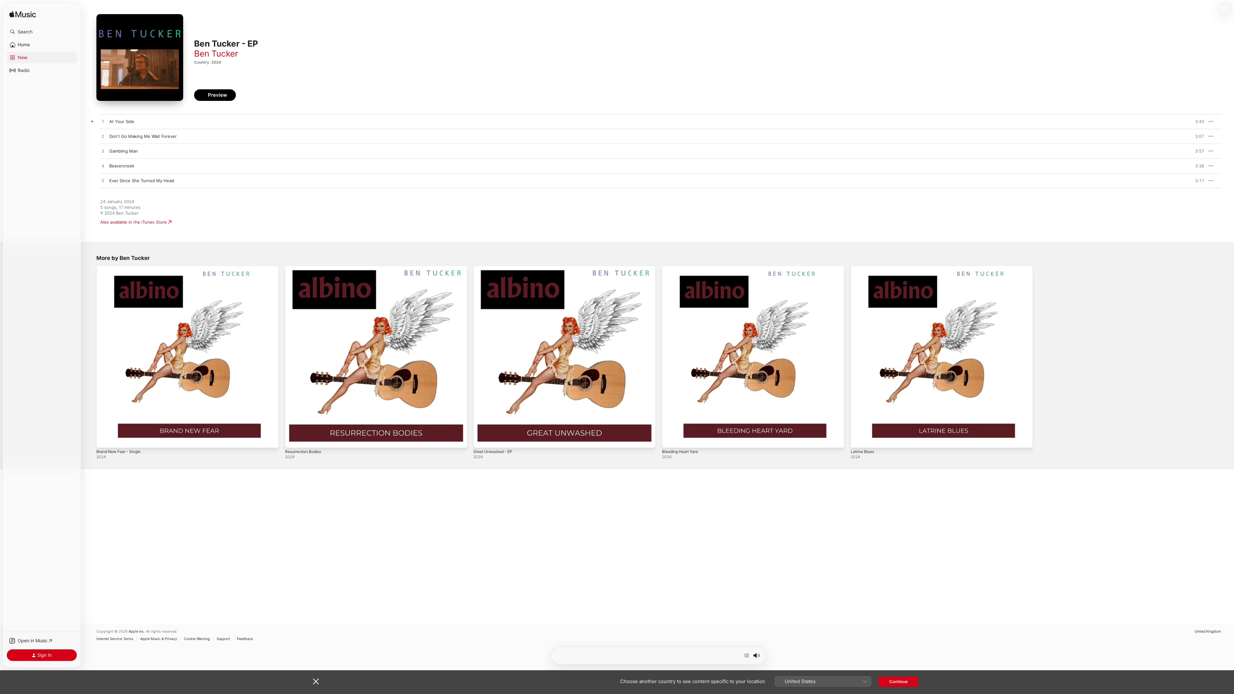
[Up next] (746, 655)
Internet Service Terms (114, 639)
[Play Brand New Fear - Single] (104, 440)
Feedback (245, 639)
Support (223, 639)
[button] (41, 31)
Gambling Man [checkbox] (123, 151)
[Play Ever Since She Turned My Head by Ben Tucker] (102, 181)
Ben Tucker (216, 53)
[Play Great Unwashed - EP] (481, 440)
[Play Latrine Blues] (858, 440)
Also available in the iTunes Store (133, 222)
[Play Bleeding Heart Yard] (670, 440)
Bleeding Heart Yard (682, 268)
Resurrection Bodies (305, 268)
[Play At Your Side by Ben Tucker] (102, 122)
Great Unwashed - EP (495, 268)
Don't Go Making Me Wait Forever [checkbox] (143, 136)
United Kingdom (1207, 631)
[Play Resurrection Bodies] (293, 440)
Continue (898, 681)
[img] (22, 14)
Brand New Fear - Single (120, 268)
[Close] (316, 681)
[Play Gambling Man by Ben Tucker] (102, 151)
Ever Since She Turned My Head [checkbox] (141, 180)
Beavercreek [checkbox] (121, 165)
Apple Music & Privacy (158, 639)
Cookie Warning (197, 639)
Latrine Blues (864, 268)
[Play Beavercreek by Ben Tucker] (102, 166)
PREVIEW (1197, 121)
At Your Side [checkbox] (121, 121)
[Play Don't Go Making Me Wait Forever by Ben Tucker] (102, 136)
